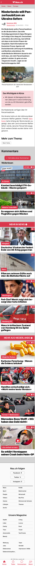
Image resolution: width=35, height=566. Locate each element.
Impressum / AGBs (24, 548)
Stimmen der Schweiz (25, 501)
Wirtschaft (22, 494)
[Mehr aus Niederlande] (17, 337)
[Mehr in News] (17, 224)
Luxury (21, 523)
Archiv (5, 507)
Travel (20, 529)
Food (20, 526)
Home (3, 6)
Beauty (5, 536)
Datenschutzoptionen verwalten (10, 551)
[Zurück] (1, 2)
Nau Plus (21, 497)
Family (5, 526)
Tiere (4, 529)
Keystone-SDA (12, 23)
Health (5, 519)
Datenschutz (7, 548)
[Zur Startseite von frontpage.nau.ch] (17, 2)
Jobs (4, 545)
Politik (20, 487)
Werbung (6, 542)
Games (5, 501)
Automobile (6, 533)
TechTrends (22, 533)
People (5, 494)
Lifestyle (5, 504)
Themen (21, 504)
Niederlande (11, 25)
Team (20, 542)
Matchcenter (22, 491)
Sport (4, 491)
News (9, 6)
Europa (15, 6)
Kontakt (21, 545)
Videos (5, 497)
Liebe (4, 523)
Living (20, 519)
